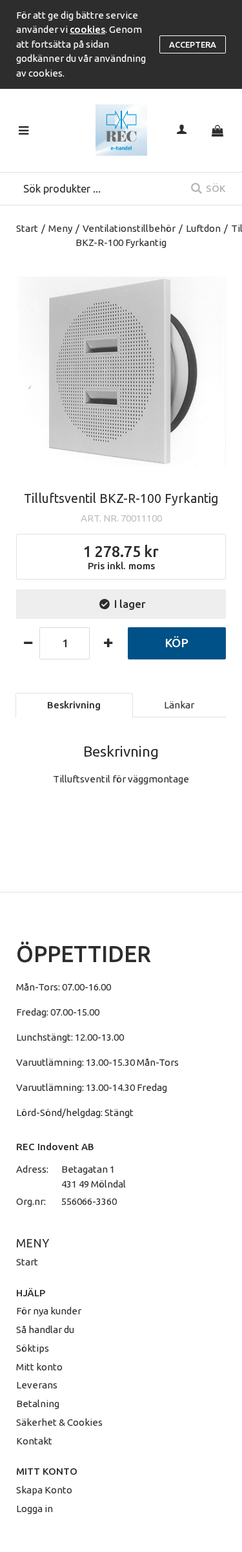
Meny (60, 228)
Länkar (179, 704)
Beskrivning (74, 704)
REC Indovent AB (55, 1146)
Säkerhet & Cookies (59, 1422)
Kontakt (34, 1440)
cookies (87, 29)
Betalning (37, 1403)
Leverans (36, 1384)
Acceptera (192, 44)
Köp (176, 642)
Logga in (34, 1508)
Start (27, 228)
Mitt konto (39, 1366)
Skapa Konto (44, 1489)
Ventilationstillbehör (129, 228)
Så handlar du (45, 1329)
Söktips (32, 1348)
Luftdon (203, 228)
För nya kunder (48, 1310)
